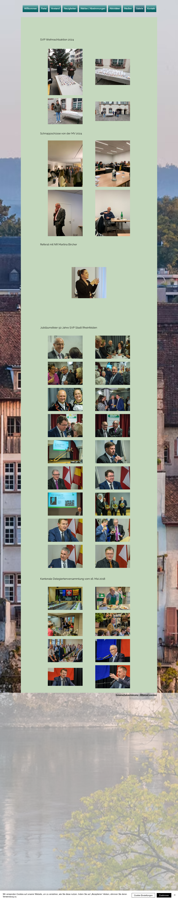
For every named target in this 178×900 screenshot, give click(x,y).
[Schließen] (174, 895)
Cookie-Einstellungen (143, 895)
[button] (92, 8)
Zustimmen (164, 895)
